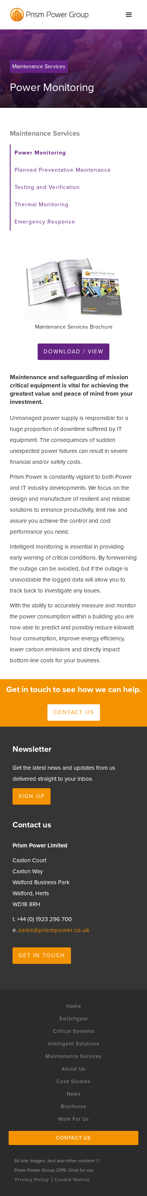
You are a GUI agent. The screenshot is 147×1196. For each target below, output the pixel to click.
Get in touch (41, 955)
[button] (129, 15)
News (74, 1094)
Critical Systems (73, 1031)
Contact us (73, 712)
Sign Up (31, 796)
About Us (73, 1069)
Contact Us (73, 1138)
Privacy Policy (32, 1179)
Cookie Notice (72, 1179)
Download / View (73, 351)
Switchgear (73, 1019)
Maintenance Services (73, 1056)
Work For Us (73, 1119)
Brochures (73, 1106)
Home (73, 1006)
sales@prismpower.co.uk (54, 930)
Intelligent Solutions (74, 1044)
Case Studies (73, 1081)
